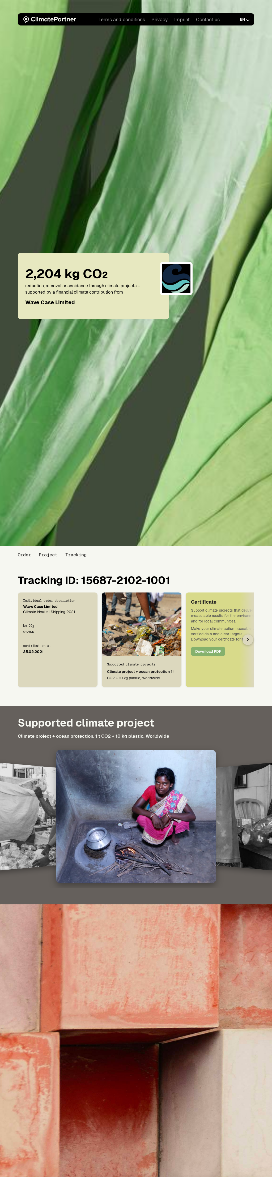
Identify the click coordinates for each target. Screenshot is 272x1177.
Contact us (208, 19)
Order (24, 555)
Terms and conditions (122, 19)
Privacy (159, 19)
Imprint (182, 19)
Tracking (75, 555)
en (242, 19)
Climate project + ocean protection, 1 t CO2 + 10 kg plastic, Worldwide (93, 736)
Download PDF (208, 651)
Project (48, 555)
